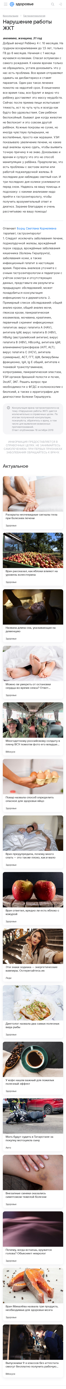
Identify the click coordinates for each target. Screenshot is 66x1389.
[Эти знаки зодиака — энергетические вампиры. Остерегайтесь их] (33, 955)
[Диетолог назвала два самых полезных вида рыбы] (33, 1011)
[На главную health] (24, 4)
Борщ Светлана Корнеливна (36, 228)
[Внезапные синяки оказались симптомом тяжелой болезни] (33, 1181)
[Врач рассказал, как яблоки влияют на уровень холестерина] (33, 559)
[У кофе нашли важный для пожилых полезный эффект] (33, 1068)
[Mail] (12, 4)
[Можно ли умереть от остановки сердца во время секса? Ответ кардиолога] (33, 672)
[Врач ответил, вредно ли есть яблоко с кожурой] (33, 898)
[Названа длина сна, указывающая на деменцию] (33, 615)
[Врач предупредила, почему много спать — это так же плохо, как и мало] (33, 842)
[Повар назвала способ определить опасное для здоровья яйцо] (33, 785)
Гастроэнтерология (34, 15)
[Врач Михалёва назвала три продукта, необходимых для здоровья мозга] (33, 1294)
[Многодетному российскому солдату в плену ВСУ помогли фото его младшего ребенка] (33, 728)
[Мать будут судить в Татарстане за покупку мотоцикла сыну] (33, 1124)
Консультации (10, 15)
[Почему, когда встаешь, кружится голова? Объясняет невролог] (33, 1237)
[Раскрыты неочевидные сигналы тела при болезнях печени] (33, 502)
